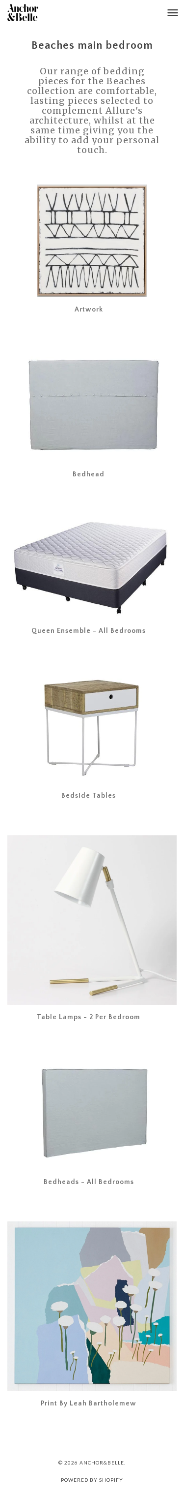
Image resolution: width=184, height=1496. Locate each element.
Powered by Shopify (92, 1480)
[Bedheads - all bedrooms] (92, 1113)
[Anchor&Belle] (32, 12)
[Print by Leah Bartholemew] (92, 1306)
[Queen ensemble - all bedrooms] (92, 566)
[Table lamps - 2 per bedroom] (92, 920)
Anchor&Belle (101, 1462)
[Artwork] (92, 241)
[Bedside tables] (92, 726)
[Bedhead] (92, 405)
